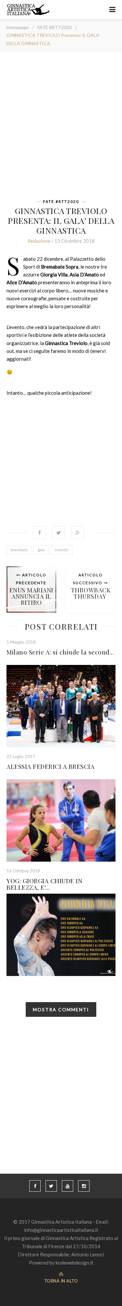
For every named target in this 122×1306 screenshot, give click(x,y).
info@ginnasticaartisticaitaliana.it (61, 1230)
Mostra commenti (61, 1009)
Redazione (39, 241)
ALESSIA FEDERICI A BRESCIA (50, 766)
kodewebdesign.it (74, 1262)
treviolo (61, 549)
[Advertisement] (61, 127)
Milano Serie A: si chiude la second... (60, 652)
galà (41, 549)
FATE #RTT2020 (54, 27)
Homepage (18, 27)
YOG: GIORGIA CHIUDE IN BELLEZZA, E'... (44, 883)
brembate (19, 549)
